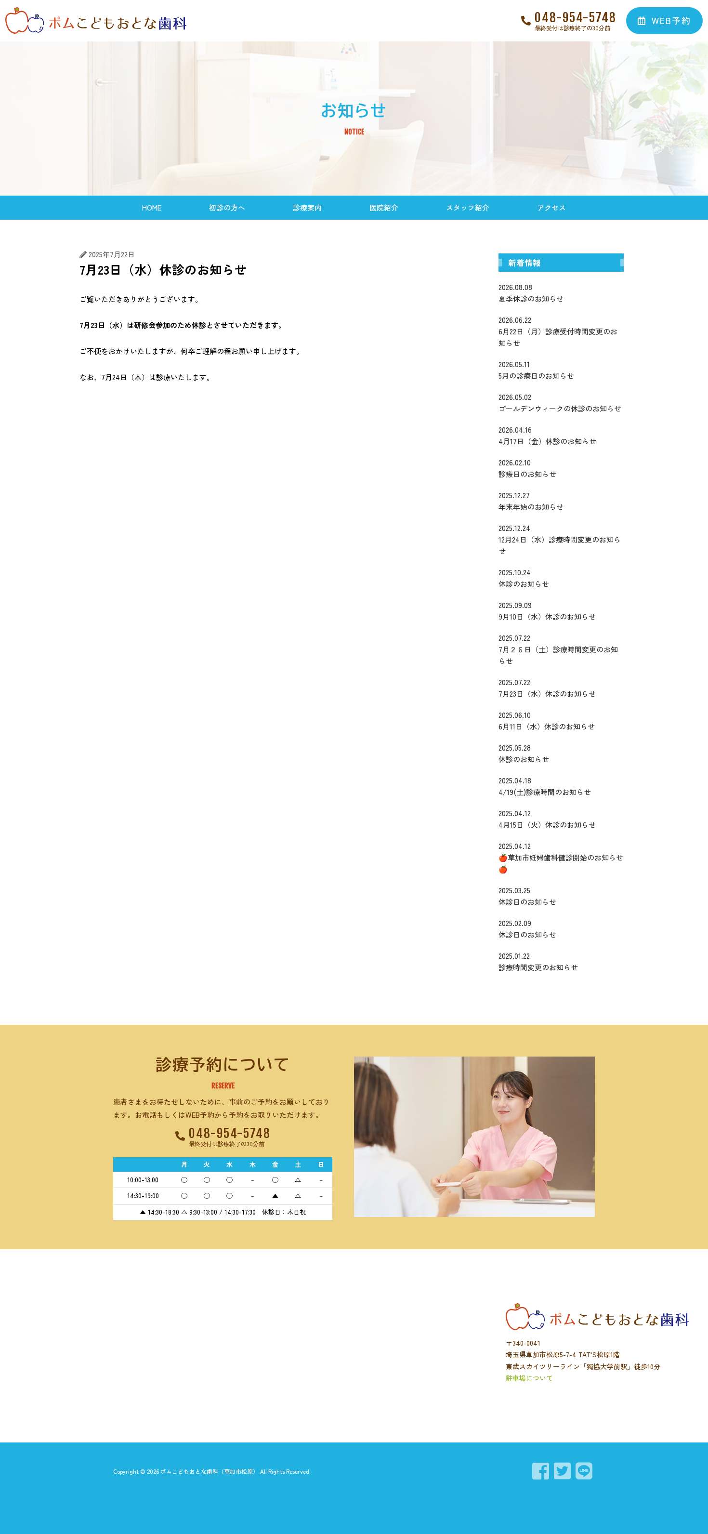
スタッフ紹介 (467, 207)
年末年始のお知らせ (531, 501)
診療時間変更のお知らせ (538, 961)
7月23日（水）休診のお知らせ (547, 688)
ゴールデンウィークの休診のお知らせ (559, 402)
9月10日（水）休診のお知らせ (547, 611)
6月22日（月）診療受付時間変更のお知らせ (557, 331)
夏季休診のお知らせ (531, 293)
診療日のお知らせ (527, 468)
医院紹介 (383, 207)
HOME (151, 207)
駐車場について (529, 1378)
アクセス (551, 207)
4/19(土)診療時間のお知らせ (544, 786)
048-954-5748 (575, 17)
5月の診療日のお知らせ (536, 370)
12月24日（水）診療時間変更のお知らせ (559, 539)
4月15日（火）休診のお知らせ (547, 819)
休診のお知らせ (523, 578)
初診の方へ (227, 207)
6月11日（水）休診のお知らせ (546, 720)
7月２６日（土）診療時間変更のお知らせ (558, 649)
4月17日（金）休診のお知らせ (547, 435)
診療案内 (307, 207)
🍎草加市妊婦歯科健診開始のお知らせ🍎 (560, 857)
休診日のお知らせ (527, 896)
